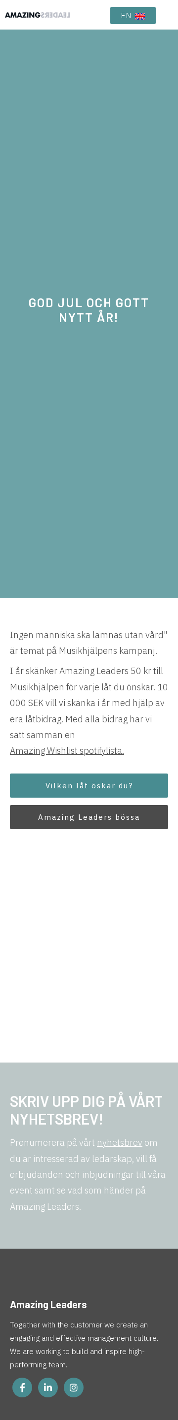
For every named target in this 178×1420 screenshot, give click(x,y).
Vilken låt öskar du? (89, 785)
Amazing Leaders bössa (89, 817)
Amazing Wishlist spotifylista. (67, 750)
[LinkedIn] (48, 1387)
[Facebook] (22, 1387)
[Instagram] (74, 1387)
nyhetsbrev (119, 1142)
